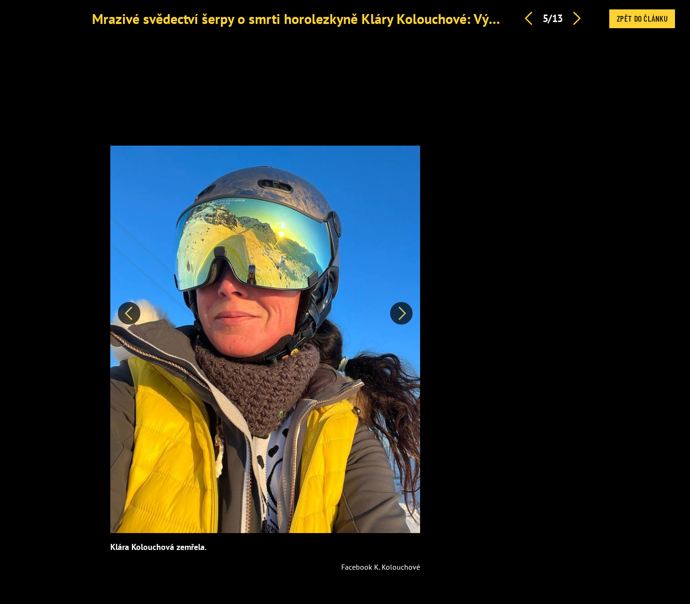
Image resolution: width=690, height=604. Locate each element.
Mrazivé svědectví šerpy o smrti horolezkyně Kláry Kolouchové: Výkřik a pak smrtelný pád (360, 18)
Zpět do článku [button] (642, 18)
